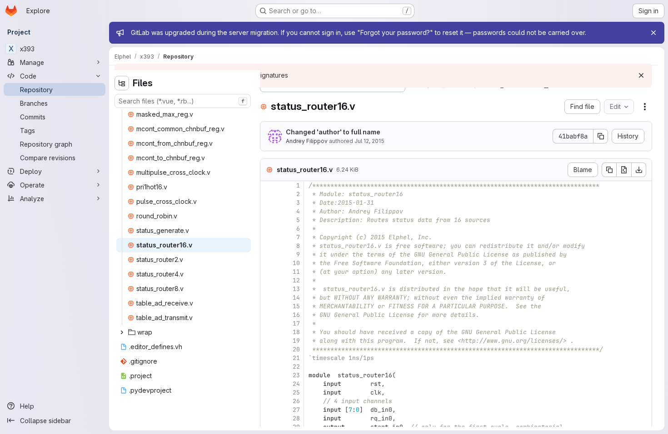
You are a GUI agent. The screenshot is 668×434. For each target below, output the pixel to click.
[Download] (639, 170)
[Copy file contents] (609, 170)
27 (296, 410)
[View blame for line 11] (268, 271)
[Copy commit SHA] (600, 136)
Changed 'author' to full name (333, 132)
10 (296, 263)
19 (296, 341)
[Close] (653, 32)
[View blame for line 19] (268, 340)
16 (296, 315)
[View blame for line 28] (268, 418)
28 (296, 418)
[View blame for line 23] (268, 375)
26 (296, 401)
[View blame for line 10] (268, 263)
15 (296, 306)
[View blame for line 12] (268, 280)
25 (296, 392)
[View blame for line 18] (268, 332)
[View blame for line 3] (268, 202)
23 (296, 375)
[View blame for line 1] (268, 185)
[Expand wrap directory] (121, 332)
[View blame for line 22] (268, 366)
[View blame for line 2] (268, 194)
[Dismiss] (641, 75)
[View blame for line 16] (268, 315)
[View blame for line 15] (268, 306)
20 (296, 349)
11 (296, 272)
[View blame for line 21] (268, 358)
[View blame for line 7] (268, 237)
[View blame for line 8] (268, 246)
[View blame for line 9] (268, 254)
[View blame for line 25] (268, 392)
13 (296, 289)
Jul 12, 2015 (369, 141)
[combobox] (183, 101)
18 (296, 332)
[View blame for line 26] (268, 401)
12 (296, 280)
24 (296, 384)
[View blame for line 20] (268, 349)
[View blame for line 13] (268, 289)
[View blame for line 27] (268, 409)
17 (296, 323)
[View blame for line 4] (268, 211)
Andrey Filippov (307, 141)
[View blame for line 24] (268, 384)
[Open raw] (624, 170)
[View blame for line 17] (268, 323)
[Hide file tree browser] (122, 83)
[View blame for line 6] (268, 228)
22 (296, 366)
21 (296, 358)
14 (296, 297)
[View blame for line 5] (268, 220)
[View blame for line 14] (268, 297)
